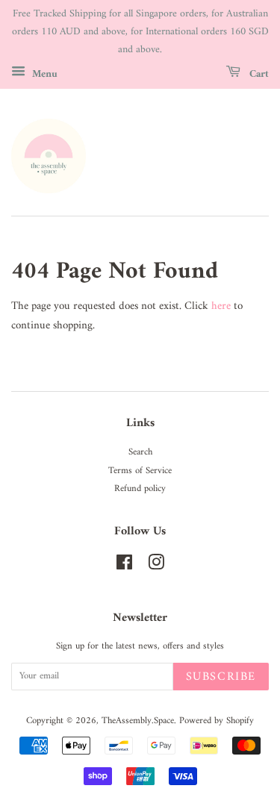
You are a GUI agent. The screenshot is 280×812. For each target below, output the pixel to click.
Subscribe (221, 676)
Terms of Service (140, 471)
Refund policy (140, 489)
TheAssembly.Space (138, 721)
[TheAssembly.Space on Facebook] (124, 566)
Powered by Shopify (216, 721)
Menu (43, 74)
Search (140, 452)
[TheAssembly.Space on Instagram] (156, 566)
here (221, 306)
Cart (257, 74)
